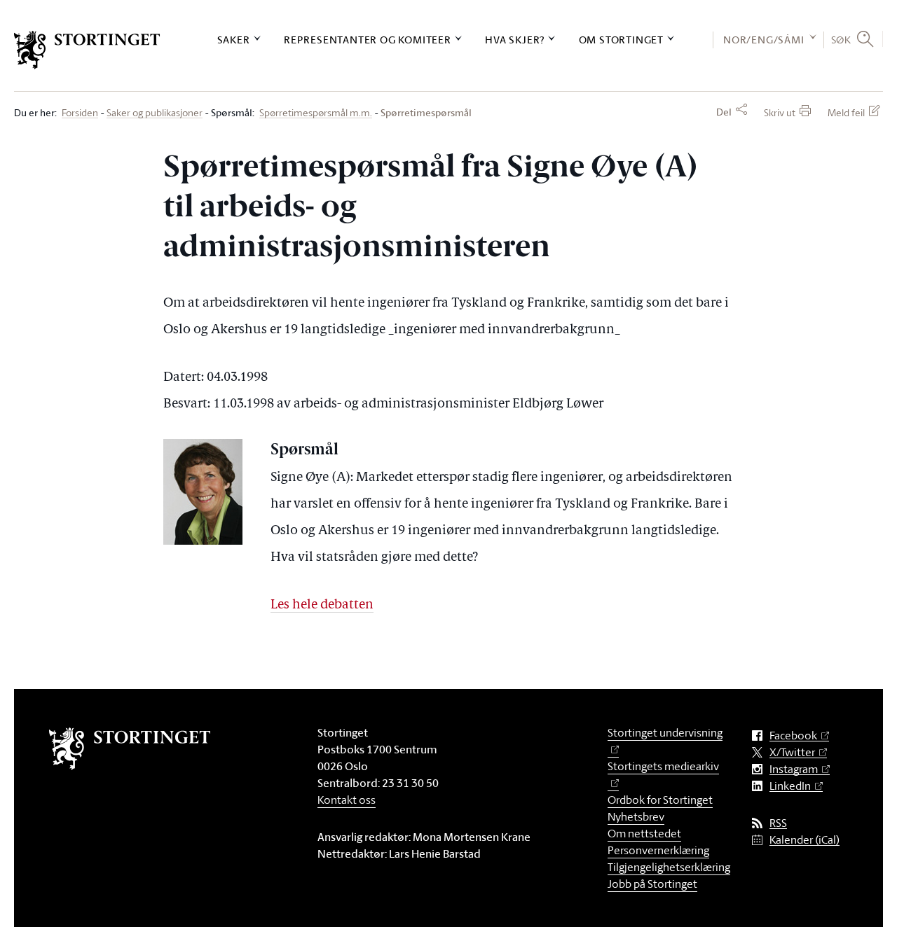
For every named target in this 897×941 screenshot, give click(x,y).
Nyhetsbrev (636, 816)
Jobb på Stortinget (652, 883)
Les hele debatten (322, 605)
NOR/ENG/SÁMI (763, 40)
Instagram (793, 769)
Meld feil (846, 112)
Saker (233, 39)
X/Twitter (792, 752)
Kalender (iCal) (804, 840)
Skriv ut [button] (779, 112)
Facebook (793, 735)
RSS (778, 823)
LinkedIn (790, 786)
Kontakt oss (346, 799)
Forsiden (80, 113)
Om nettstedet (644, 833)
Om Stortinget (621, 39)
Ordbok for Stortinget (660, 799)
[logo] (87, 50)
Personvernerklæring (658, 850)
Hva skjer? (515, 39)
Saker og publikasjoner (155, 113)
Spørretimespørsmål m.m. (315, 113)
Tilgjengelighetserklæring (669, 866)
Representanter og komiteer (367, 39)
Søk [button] (841, 39)
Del (724, 112)
